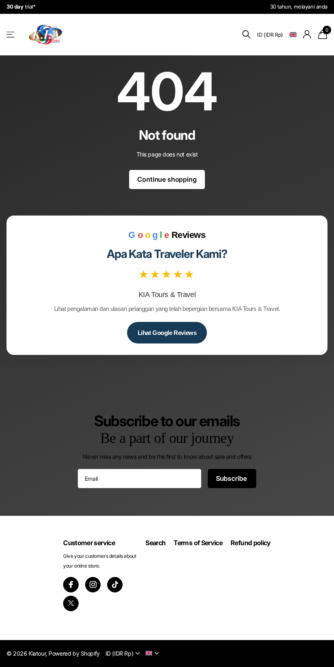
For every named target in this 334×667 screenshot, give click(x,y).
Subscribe (232, 478)
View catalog (11, 34)
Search (155, 543)
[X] (71, 603)
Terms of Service (198, 543)
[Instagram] (93, 584)
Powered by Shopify (73, 653)
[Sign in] (307, 34)
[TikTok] (115, 584)
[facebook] (71, 584)
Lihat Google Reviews (167, 332)
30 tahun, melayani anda (298, 6)
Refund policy (251, 543)
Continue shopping (166, 179)
